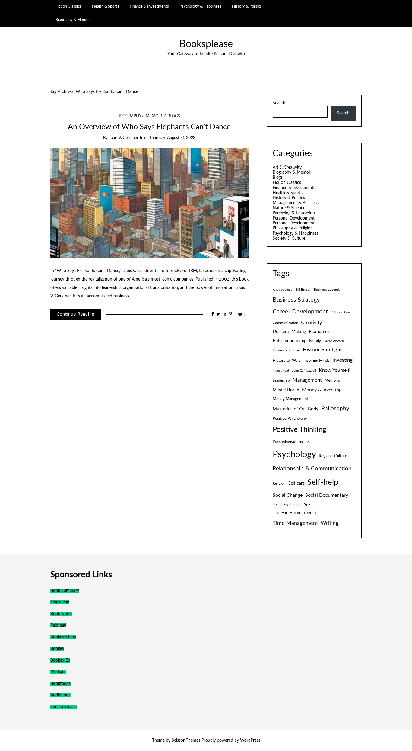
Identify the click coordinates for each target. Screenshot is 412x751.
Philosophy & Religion (293, 228)
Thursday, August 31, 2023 (172, 138)
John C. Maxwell (304, 370)
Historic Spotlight (322, 350)
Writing (329, 523)
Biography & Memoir (73, 20)
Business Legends (327, 289)
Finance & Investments (149, 6)
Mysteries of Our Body (296, 409)
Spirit (308, 504)
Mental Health (286, 390)
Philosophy (335, 409)
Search (279, 103)
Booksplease (206, 44)
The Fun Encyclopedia (294, 513)
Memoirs (332, 380)
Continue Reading (75, 314)
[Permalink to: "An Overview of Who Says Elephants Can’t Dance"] (149, 203)
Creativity (311, 322)
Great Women (334, 341)
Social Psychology (287, 504)
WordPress (250, 740)
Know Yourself (334, 370)
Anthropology (283, 289)
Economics (320, 331)
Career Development (300, 312)
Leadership (281, 380)
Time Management (295, 523)
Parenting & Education (294, 213)
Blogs (173, 116)
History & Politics (247, 6)
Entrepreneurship (289, 341)
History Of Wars (287, 360)
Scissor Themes (186, 740)
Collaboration (340, 312)
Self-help (322, 482)
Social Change (288, 495)
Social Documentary (326, 495)
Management (307, 380)
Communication (285, 323)
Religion (279, 483)
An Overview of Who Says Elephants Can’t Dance (149, 127)
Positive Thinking (299, 429)
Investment (281, 370)
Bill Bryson (303, 289)
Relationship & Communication (312, 469)
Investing (342, 360)
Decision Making (289, 331)
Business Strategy (296, 300)
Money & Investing (321, 389)
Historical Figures (286, 350)
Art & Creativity (287, 167)
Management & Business (296, 203)
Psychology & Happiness (200, 6)
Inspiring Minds (316, 360)
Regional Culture (333, 456)
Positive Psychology (290, 418)
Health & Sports (105, 6)
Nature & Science (289, 208)
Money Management (290, 399)
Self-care (296, 483)
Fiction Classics (68, 6)
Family (315, 341)
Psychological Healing (291, 441)
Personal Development (294, 218)
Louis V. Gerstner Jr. (126, 138)
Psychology (294, 454)
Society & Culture (289, 238)
